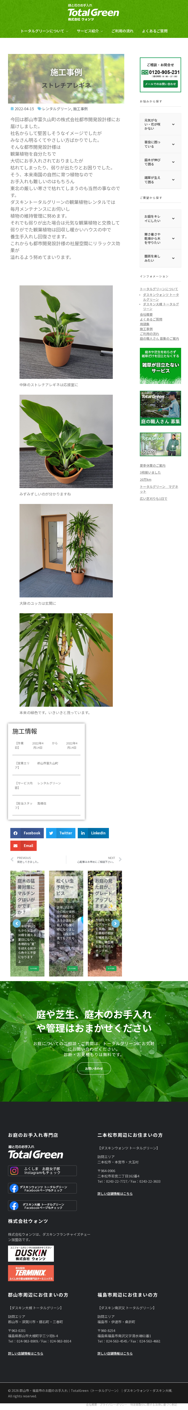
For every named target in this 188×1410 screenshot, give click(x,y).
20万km (145, 479)
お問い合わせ (94, 1068)
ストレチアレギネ (66, 85)
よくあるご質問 (151, 319)
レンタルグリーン (56, 108)
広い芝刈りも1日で (153, 498)
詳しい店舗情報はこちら (115, 1193)
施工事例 (80, 108)
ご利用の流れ (149, 333)
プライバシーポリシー (113, 1404)
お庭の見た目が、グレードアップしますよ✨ (65, 893)
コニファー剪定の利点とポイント (103, 890)
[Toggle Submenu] (173, 124)
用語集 (144, 324)
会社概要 (146, 314)
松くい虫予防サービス (26, 887)
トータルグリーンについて (159, 289)
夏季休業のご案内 (153, 465)
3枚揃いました (150, 472)
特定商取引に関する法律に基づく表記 (153, 1404)
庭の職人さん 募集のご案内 (159, 338)
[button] (27, 833)
